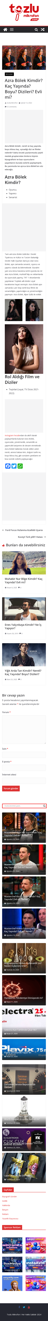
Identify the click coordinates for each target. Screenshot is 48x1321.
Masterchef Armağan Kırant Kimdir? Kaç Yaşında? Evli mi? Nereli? (22, 866)
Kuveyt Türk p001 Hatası (30, 536)
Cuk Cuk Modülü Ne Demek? (18, 1143)
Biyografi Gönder (9, 1196)
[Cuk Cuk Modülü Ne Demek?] (24, 1139)
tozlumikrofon (12, 103)
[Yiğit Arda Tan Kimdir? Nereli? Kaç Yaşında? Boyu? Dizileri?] (24, 645)
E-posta (6, 761)
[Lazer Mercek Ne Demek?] (24, 1168)
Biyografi (9, 74)
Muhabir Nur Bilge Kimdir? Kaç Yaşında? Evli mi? (24, 580)
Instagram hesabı (12, 435)
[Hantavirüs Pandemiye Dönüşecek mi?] (24, 990)
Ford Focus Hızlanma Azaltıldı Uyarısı (24, 530)
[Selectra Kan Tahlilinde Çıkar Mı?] (24, 1022)
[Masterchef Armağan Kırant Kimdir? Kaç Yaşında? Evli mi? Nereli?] (24, 859)
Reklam (5, 1214)
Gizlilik (4, 1201)
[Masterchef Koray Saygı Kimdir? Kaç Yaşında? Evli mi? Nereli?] (24, 891)
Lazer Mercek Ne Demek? (17, 1175)
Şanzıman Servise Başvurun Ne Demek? (19, 1086)
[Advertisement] (24, 126)
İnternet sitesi (9, 774)
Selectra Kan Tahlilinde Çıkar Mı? (20, 1029)
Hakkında (6, 1205)
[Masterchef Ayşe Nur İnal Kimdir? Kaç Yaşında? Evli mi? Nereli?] (24, 827)
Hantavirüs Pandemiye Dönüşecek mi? (23, 998)
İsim (5, 748)
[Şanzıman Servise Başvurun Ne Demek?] (24, 1079)
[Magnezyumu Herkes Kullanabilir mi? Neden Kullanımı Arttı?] (24, 958)
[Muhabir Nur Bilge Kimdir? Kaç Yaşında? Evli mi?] (24, 553)
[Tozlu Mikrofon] (5, 29)
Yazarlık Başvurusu (10, 1218)
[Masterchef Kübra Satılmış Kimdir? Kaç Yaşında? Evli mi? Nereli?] (24, 923)
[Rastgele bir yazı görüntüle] (42, 29)
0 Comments (12, 107)
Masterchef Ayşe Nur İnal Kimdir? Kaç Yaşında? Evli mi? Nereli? (23, 834)
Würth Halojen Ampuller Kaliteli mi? (22, 1119)
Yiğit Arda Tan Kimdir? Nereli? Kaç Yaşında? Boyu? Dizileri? (23, 672)
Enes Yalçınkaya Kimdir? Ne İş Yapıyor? (23, 626)
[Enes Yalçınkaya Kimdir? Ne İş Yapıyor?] (24, 599)
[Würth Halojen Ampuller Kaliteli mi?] (24, 1111)
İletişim (5, 1209)
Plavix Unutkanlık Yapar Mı (17, 1052)
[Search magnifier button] (44, 806)
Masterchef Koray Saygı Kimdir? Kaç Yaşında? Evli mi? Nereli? (22, 898)
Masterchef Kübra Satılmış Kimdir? (21, 928)
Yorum (6, 712)
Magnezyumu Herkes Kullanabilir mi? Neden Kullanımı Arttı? (23, 964)
